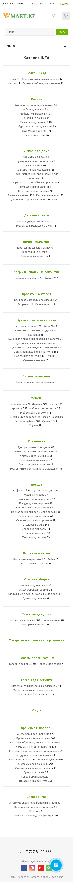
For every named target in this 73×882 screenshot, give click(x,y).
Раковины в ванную (35, 117)
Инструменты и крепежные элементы (36, 685)
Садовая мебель (27, 421)
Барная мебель (19, 404)
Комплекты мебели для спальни (35, 299)
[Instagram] (32, 868)
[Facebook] (24, 868)
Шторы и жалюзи (35, 624)
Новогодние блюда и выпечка (36, 247)
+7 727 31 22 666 (13, 3)
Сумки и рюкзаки (36, 772)
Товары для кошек (22, 663)
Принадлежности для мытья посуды (35, 511)
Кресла (55, 404)
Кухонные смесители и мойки (35, 343)
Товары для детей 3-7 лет (36, 221)
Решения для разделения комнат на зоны (36, 416)
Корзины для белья (49, 593)
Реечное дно (45, 304)
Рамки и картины (21, 195)
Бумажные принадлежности (36, 161)
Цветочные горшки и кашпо (30, 199)
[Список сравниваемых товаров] (46, 17)
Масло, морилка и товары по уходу (36, 690)
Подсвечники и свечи (35, 186)
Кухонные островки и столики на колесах (35, 338)
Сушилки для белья (36, 598)
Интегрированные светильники (36, 451)
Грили (14, 79)
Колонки (35, 811)
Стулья (36, 425)
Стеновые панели (35, 360)
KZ (62, 3)
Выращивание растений (29, 559)
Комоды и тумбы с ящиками (36, 746)
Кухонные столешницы (26, 347)
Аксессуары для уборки (35, 589)
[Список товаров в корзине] (66, 18)
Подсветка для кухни (29, 355)
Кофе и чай (21, 490)
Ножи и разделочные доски (36, 499)
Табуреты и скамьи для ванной (35, 126)
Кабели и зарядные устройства (35, 807)
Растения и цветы (49, 195)
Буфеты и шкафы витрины (35, 738)
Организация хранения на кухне (36, 351)
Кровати (19, 408)
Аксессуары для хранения (35, 733)
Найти (61, 31)
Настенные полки (22, 759)
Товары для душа (36, 135)
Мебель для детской (35, 412)
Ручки (52, 355)
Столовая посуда (36, 524)
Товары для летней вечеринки (36, 382)
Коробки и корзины (44, 182)
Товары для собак (50, 663)
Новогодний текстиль (35, 251)
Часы (57, 199)
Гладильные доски (20, 593)
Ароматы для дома (36, 156)
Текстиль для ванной (35, 130)
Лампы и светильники (36, 455)
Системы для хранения (35, 763)
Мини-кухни (53, 347)
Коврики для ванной (28, 278)
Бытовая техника (28, 326)
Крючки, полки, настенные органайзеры (35, 751)
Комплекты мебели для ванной (36, 105)
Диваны (39, 404)
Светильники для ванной (35, 460)
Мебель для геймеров (44, 408)
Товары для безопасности (35, 694)
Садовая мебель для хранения (43, 83)
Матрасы (25, 304)
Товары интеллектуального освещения (36, 468)
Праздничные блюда (35, 256)
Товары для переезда (35, 776)
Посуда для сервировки (35, 503)
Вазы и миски (36, 165)
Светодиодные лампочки (36, 464)
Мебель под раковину (36, 113)
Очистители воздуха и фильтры (36, 815)
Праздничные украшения (35, 191)
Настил (14, 83)
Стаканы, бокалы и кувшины (35, 520)
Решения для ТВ (50, 759)
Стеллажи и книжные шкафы (35, 768)
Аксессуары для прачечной (36, 585)
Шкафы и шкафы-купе (35, 780)
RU (66, 3)
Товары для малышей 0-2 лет (36, 225)
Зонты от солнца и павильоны (41, 79)
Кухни (50, 326)
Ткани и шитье (53, 620)
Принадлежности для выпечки (36, 507)
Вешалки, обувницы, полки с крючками (36, 742)
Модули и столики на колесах (35, 755)
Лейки (52, 559)
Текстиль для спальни (24, 620)
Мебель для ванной (35, 109)
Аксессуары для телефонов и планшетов (35, 802)
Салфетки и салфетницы (35, 516)
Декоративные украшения (35, 169)
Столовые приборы (36, 528)
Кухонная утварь (36, 494)
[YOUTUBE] (41, 868)
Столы (49, 421)
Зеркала (19, 182)
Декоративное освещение (36, 447)
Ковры (51, 278)
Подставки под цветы (36, 563)
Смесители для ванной (36, 122)
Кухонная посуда (45, 490)
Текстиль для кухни (36, 537)
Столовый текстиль (35, 533)
